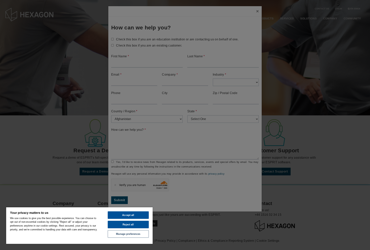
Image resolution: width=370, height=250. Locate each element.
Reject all (128, 224)
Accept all (128, 215)
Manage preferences (128, 233)
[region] (79, 225)
